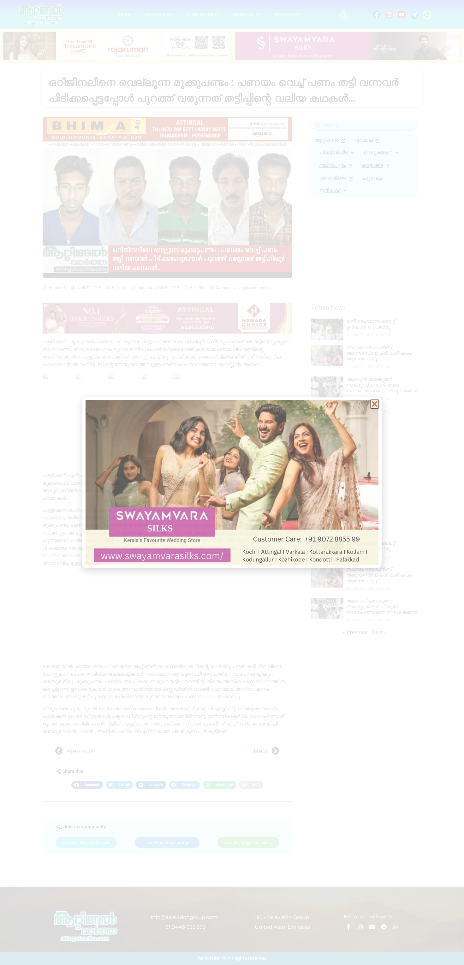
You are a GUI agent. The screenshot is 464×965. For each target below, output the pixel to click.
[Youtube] (372, 927)
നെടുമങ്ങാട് (378, 153)
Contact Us (286, 14)
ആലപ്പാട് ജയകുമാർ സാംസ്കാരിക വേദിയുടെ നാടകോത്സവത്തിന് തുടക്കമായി (382, 385)
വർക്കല (266, 287)
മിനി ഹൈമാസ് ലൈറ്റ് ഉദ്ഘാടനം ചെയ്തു (371, 324)
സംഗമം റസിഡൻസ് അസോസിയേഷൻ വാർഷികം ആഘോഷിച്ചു (379, 353)
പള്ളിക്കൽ (247, 287)
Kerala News (328, 308)
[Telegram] (384, 927)
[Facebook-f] (349, 927)
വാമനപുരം (332, 165)
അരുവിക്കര (332, 178)
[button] (344, 15)
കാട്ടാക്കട (372, 165)
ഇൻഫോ (329, 190)
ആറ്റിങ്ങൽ (326, 140)
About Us (242, 14)
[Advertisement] (167, 445)
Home (125, 14)
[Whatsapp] (395, 927)
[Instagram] (360, 927)
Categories (159, 14)
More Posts (327, 529)
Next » (379, 410)
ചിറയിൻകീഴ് (333, 153)
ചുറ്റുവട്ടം (372, 178)
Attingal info (202, 14)
